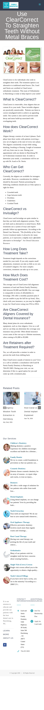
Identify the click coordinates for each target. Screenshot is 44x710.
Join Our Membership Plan (37, 613)
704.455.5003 (24, 651)
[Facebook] (5, 645)
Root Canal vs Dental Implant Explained (31, 411)
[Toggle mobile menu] (40, 4)
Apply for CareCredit (37, 622)
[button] (4, 407)
